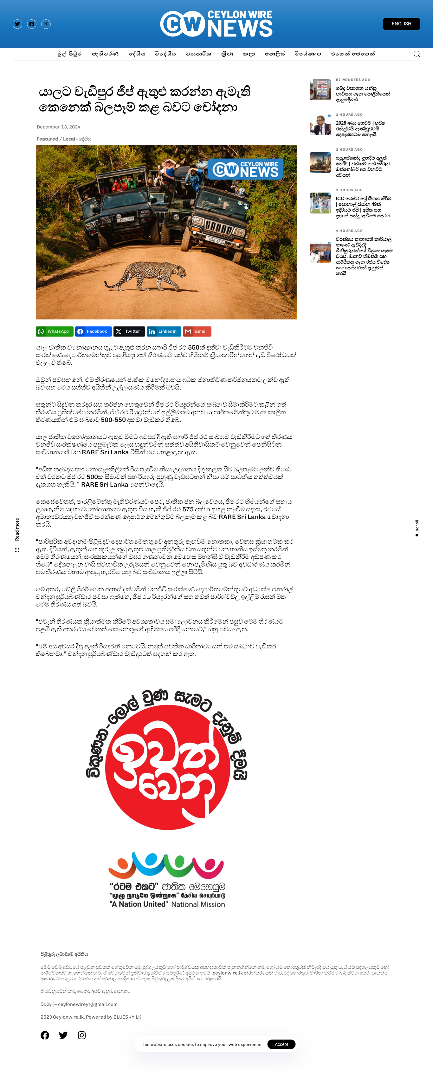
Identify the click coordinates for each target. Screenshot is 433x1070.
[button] (415, 53)
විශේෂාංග (308, 54)
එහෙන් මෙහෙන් (353, 54)
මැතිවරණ (105, 54)
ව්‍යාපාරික (199, 54)
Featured (47, 139)
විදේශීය (166, 54)
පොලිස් (275, 54)
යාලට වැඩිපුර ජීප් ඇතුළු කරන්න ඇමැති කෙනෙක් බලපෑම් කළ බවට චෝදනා (144, 98)
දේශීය (137, 54)
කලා (249, 54)
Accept (281, 1044)
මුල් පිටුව (69, 54)
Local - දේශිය (77, 139)
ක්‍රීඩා (227, 54)
